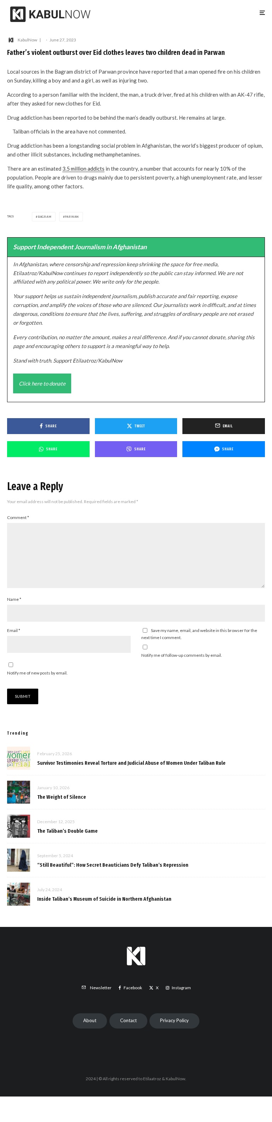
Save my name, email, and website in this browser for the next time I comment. (199, 634)
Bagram (45, 216)
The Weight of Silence (61, 797)
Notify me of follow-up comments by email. (181, 655)
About (89, 1020)
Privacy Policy (174, 1020)
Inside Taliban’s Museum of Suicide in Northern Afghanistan (104, 899)
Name (14, 599)
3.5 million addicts (83, 168)
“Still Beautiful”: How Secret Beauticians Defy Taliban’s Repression (112, 865)
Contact (128, 1020)
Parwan (72, 216)
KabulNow (27, 39)
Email (13, 630)
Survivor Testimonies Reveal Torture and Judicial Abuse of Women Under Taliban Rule (131, 763)
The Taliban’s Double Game (67, 831)
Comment (18, 517)
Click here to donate (42, 383)
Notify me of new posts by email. (37, 673)
